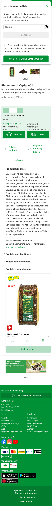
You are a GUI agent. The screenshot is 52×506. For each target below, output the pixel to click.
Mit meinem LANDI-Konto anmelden (26, 58)
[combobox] (24, 26)
